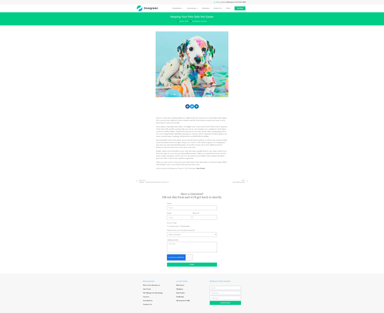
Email (169, 213)
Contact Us (217, 8)
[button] (187, 106)
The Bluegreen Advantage (153, 293)
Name (169, 203)
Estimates (205, 8)
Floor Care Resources (151, 285)
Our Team (147, 289)
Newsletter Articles (199, 21)
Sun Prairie (201, 168)
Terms (228, 8)
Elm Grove (180, 285)
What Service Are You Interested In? (181, 230)
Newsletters (147, 301)
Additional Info (172, 240)
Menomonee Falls (183, 301)
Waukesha (180, 297)
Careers (146, 297)
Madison (179, 289)
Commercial (191, 8)
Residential (176, 8)
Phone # (196, 213)
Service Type (172, 223)
